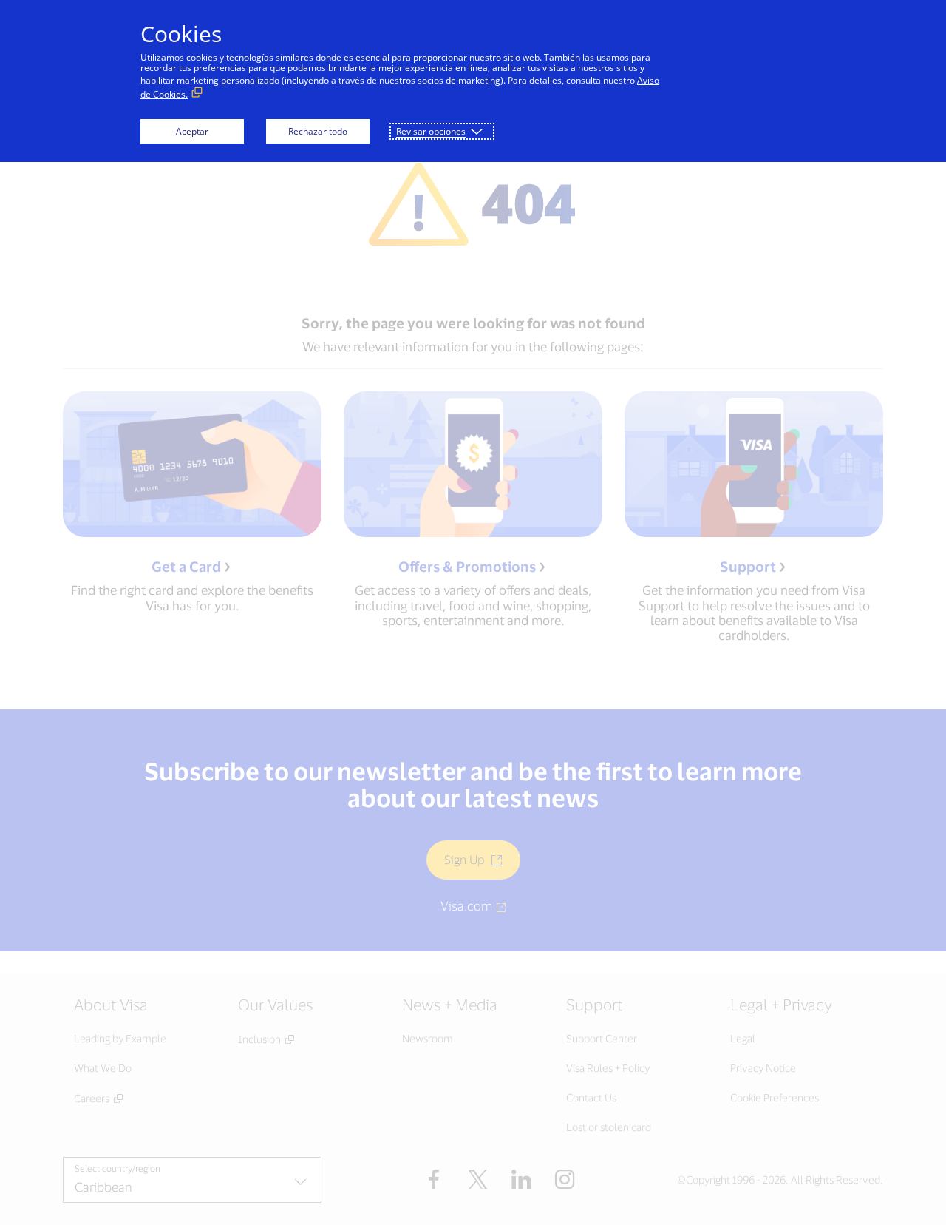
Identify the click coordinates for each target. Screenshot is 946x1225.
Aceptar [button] (192, 131)
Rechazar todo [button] (317, 131)
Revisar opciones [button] (431, 131)
